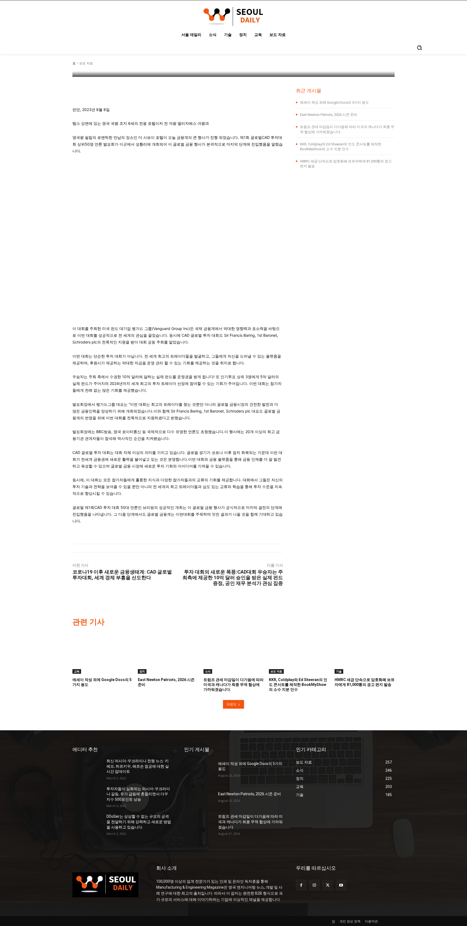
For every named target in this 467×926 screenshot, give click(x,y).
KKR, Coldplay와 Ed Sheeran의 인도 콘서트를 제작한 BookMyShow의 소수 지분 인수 (298, 685)
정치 (142, 671)
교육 (76, 671)
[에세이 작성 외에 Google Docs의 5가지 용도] (102, 652)
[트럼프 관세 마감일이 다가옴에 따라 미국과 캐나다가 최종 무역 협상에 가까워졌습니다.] (233, 652)
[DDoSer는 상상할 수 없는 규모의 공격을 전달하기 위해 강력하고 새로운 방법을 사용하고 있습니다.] (87, 824)
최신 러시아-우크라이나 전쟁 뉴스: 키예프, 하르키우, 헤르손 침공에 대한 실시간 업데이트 (137, 766)
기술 (339, 671)
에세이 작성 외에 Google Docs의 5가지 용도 (334, 102)
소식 (208, 671)
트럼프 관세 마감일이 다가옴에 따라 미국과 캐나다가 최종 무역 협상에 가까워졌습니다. (233, 685)
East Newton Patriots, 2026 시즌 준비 (328, 115)
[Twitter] (327, 885)
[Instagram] (314, 885)
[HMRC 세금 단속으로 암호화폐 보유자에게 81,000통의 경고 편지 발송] (365, 652)
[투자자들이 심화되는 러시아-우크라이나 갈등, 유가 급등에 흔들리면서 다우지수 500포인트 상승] (87, 796)
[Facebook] (301, 885)
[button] (419, 47)
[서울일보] (88, 63)
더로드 (231, 704)
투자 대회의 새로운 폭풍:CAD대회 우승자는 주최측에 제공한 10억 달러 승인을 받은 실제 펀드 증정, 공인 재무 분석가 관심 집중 (232, 577)
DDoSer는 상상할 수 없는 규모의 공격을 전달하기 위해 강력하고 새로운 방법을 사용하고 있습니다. (138, 821)
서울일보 (104, 63)
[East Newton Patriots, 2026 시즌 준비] (168, 652)
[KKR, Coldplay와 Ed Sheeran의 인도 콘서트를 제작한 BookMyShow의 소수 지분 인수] (299, 652)
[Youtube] (341, 885)
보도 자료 (276, 671)
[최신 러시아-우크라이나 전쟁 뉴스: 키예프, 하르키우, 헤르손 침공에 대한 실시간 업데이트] (87, 768)
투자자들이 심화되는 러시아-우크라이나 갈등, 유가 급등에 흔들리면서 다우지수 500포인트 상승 (138, 794)
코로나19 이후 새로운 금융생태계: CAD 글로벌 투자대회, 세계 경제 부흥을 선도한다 (122, 574)
